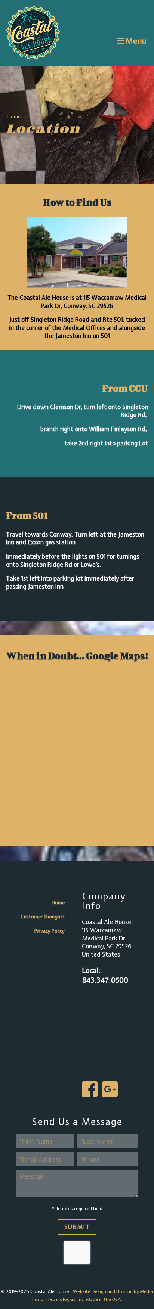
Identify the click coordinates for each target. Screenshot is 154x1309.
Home (14, 117)
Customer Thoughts (43, 916)
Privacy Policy (49, 930)
